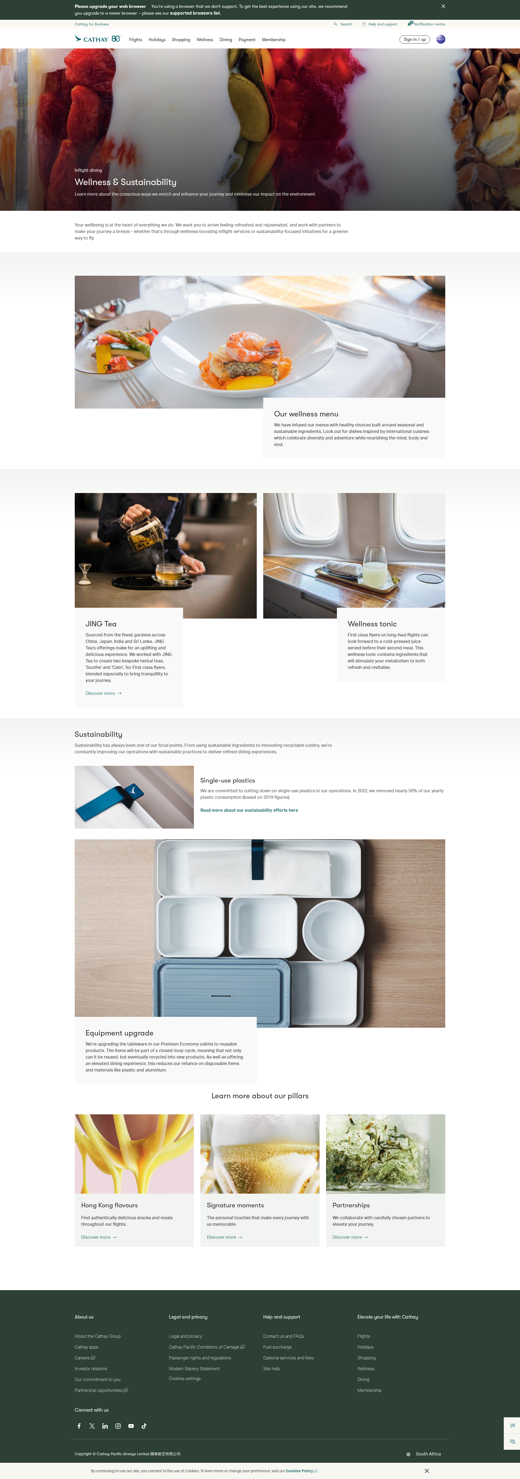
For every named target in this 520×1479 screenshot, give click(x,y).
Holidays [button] (157, 39)
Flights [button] (135, 39)
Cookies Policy (299, 1470)
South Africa (428, 1454)
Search (346, 24)
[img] (443, 6)
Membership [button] (273, 39)
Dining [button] (226, 39)
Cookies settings (185, 1378)
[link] (166, 556)
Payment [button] (247, 39)
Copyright (83, 1453)
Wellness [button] (205, 39)
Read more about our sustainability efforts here (249, 810)
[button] (98, 1237)
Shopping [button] (181, 39)
